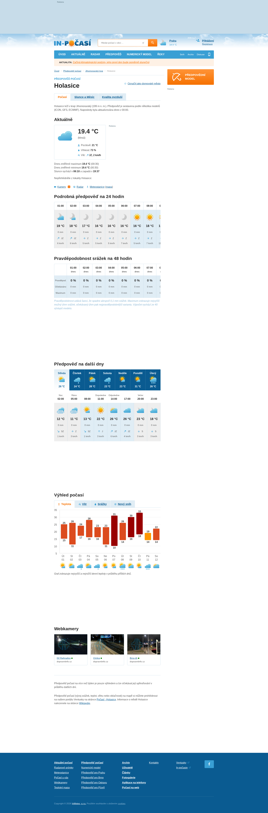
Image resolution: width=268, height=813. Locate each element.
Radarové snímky (63, 767)
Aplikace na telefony (134, 782)
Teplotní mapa (62, 787)
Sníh (182, 54)
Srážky (102, 504)
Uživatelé (127, 767)
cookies (121, 803)
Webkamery (60, 782)
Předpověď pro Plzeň (93, 787)
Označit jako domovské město (144, 83)
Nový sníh (124, 504)
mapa (109, 187)
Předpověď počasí (72, 71)
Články (126, 772)
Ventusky (181, 762)
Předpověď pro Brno (92, 777)
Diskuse (201, 54)
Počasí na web (130, 787)
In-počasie (182, 767)
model (139, 54)
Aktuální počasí (63, 762)
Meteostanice (97, 187)
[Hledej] (152, 43)
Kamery (61, 187)
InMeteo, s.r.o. (79, 803)
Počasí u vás (61, 777)
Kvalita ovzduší (112, 97)
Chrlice (96, 658)
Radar (80, 187)
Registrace (207, 44)
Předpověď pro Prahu (93, 772)
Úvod (56, 71)
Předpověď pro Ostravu (94, 782)
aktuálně (78, 54)
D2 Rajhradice (64, 658)
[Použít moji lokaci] (143, 43)
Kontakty (154, 762)
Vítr (84, 504)
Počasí (62, 97)
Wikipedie (84, 703)
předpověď (113, 54)
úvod (62, 54)
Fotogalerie (128, 777)
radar (95, 54)
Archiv (191, 54)
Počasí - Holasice (106, 699)
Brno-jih (133, 658)
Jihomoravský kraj (94, 71)
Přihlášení (208, 41)
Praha (172, 41)
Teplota (66, 504)
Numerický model (90, 767)
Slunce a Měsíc (84, 97)
